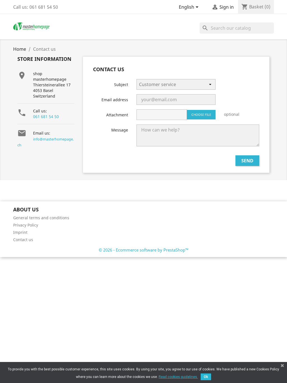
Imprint (20, 232)
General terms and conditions (41, 217)
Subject (121, 84)
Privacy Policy (25, 225)
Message (119, 130)
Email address (114, 99)
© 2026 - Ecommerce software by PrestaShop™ (144, 250)
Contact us (23, 239)
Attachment (117, 114)
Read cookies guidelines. (178, 377)
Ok (206, 377)
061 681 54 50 (46, 116)
